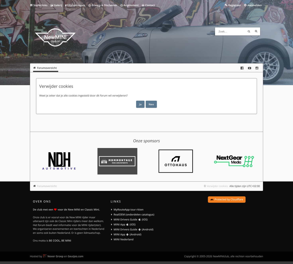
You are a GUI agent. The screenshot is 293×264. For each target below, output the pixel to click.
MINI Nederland (124, 239)
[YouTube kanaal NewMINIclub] (250, 68)
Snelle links (40, 5)
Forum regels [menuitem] (76, 5)
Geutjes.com (75, 256)
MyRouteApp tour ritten (129, 209)
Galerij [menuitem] (57, 5)
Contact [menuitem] (150, 5)
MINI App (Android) (127, 234)
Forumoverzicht (47, 186)
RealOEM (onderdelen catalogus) (134, 214)
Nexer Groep (55, 256)
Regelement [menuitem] (131, 5)
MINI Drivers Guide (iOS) (130, 219)
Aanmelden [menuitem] (254, 5)
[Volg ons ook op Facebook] (242, 68)
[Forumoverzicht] (55, 38)
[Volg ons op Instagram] (257, 68)
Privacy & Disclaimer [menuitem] (104, 5)
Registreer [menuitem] (234, 5)
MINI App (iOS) (125, 224)
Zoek (249, 31)
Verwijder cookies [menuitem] (217, 186)
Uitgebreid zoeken (256, 31)
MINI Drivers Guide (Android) (133, 229)
